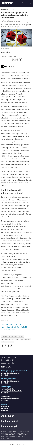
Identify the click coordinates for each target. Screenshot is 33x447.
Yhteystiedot (5, 406)
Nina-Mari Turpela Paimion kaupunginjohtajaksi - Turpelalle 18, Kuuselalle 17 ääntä (14, 327)
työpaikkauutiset (7, 342)
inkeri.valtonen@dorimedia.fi (10, 398)
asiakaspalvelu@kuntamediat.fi (10, 373)
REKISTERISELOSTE (6, 438)
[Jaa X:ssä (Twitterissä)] (15, 59)
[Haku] (26, 3)
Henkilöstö (4, 408)
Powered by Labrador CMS (16, 444)
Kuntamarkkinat (9, 420)
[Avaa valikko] (22, 3)
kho (17, 339)
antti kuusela (25, 339)
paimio (21, 336)
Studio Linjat (7, 415)
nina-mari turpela (8, 339)
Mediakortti (4, 410)
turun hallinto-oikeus (9, 336)
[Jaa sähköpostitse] (20, 59)
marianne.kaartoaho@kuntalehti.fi (11, 391)
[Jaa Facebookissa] (12, 59)
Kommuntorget (9, 426)
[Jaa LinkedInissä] (17, 59)
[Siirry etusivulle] (7, 3)
